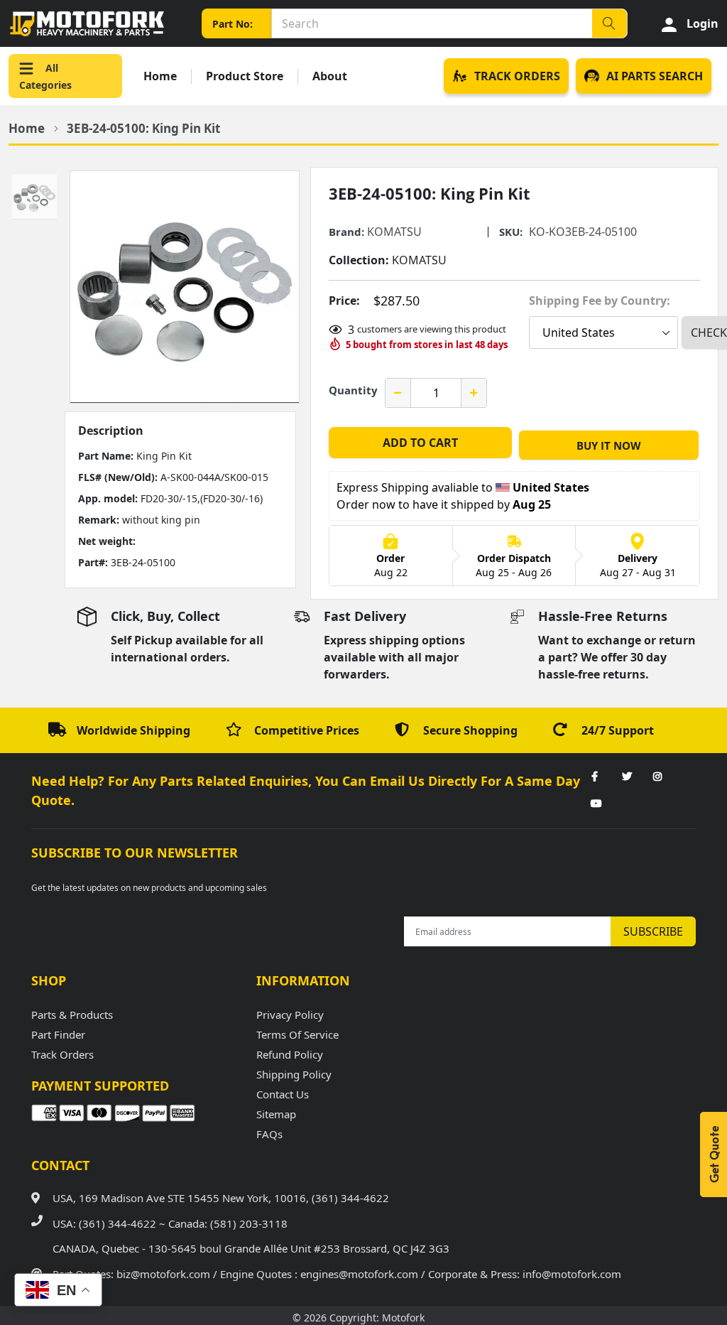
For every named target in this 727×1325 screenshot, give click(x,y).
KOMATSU (394, 231)
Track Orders (62, 1054)
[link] (595, 777)
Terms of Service (297, 1034)
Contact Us (282, 1094)
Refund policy (289, 1054)
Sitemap (276, 1114)
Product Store (244, 76)
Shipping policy (294, 1074)
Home (160, 76)
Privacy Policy (290, 1014)
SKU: (511, 232)
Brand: (346, 232)
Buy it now (608, 445)
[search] (609, 23)
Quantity (353, 390)
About (329, 76)
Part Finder (58, 1034)
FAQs (269, 1134)
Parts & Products (72, 1014)
